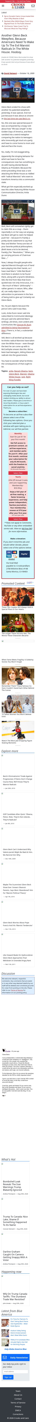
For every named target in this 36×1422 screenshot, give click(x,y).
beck (31, 371)
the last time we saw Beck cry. (17, 118)
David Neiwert (10, 73)
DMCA (18, 1410)
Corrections (18, 1414)
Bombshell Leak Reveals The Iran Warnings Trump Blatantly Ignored (12, 1185)
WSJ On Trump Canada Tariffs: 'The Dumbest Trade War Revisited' (15, 1296)
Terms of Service (17, 990)
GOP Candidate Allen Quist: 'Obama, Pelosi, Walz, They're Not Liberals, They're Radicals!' (18, 817)
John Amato (7, 1303)
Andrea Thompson (9, 1194)
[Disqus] (18, 1072)
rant (23, 376)
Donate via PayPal (24, 554)
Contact (18, 1398)
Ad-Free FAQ (27, 528)
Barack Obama (21, 371)
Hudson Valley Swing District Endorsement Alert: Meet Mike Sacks (19, 1333)
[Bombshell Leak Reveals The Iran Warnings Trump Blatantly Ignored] (15, 1171)
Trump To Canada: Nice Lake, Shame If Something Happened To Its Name (15, 1220)
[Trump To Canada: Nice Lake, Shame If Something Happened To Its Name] (15, 1206)
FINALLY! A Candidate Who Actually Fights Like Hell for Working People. (20, 1342)
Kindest (11, 559)
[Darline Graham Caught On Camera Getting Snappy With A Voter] (15, 1241)
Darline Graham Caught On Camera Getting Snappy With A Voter (15, 1255)
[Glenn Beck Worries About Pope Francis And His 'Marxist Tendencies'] (18, 910)
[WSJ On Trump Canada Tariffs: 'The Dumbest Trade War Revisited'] (15, 1283)
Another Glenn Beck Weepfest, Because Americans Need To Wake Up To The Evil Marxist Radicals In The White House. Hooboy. (17, 43)
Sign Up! (8, 1377)
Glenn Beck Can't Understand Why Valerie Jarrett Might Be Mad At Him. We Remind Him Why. (18, 852)
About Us (18, 1395)
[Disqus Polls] (18, 1021)
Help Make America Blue (15, 1349)
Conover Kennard (8, 1229)
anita (11, 371)
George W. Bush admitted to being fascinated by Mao (16, 327)
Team (18, 1391)
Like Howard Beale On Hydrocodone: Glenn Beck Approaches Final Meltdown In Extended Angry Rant (18, 958)
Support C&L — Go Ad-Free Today (18, 1)
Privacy (18, 1406)
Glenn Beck (14, 374)
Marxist (23, 374)
